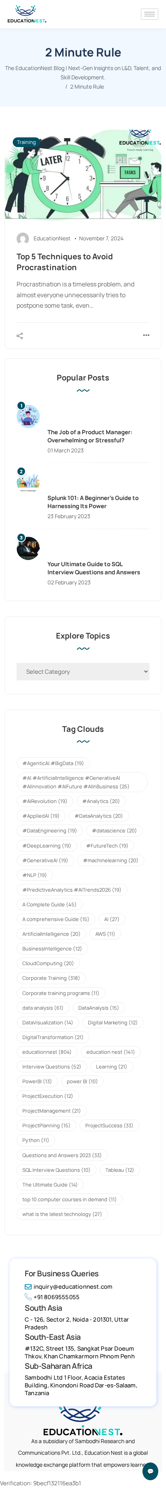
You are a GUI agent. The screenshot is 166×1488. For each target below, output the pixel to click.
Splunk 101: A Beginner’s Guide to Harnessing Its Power (93, 502)
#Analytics (101, 801)
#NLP (34, 875)
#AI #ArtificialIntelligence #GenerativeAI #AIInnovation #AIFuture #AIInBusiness (76, 782)
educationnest (47, 1051)
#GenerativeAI (45, 860)
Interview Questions (51, 1066)
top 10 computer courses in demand (69, 1199)
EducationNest (52, 238)
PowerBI (37, 1081)
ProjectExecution (47, 1095)
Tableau (119, 1169)
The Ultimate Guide (50, 1184)
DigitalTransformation (53, 1037)
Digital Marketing (113, 1022)
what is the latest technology (62, 1214)
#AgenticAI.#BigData (53, 763)
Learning (111, 1066)
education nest (110, 1051)
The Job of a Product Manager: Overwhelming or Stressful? (89, 436)
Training (26, 142)
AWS (105, 933)
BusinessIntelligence (52, 948)
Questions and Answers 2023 (62, 1155)
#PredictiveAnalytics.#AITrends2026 (72, 889)
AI (112, 919)
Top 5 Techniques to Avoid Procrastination (65, 261)
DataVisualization (47, 1022)
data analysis (43, 1007)
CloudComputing (48, 963)
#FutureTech (107, 845)
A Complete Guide (49, 904)
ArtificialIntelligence (51, 933)
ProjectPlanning (46, 1125)
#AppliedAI (41, 815)
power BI (82, 1081)
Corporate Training (51, 977)
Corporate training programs (61, 993)
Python (35, 1140)
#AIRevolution (45, 801)
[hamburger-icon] (149, 14)
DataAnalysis (98, 1007)
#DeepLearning (46, 845)
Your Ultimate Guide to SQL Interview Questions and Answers (93, 568)
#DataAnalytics (99, 815)
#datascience (114, 830)
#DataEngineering (49, 830)
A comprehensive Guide (56, 919)
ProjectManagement (51, 1110)
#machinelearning (111, 860)
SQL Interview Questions (56, 1169)
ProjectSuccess (109, 1125)
